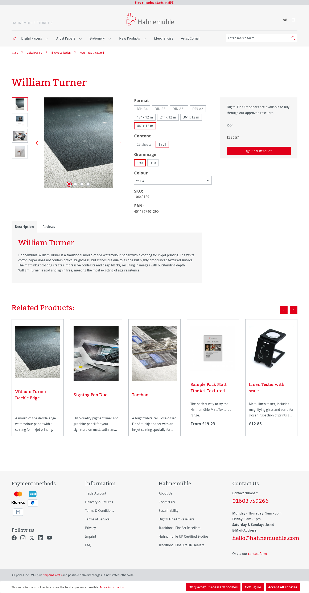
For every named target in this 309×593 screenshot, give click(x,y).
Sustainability (168, 510)
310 (153, 163)
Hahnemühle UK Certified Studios (183, 536)
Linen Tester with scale (266, 388)
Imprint (90, 536)
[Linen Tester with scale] (271, 348)
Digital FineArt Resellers (176, 519)
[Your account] (285, 19)
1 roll (162, 144)
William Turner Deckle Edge (30, 395)
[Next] (119, 143)
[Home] (16, 38)
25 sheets (145, 145)
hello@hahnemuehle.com (264, 538)
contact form (257, 553)
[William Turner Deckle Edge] (37, 352)
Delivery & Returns (99, 502)
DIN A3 (161, 109)
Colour (141, 173)
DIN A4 (143, 109)
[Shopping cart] (293, 19)
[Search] (293, 38)
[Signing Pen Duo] (96, 353)
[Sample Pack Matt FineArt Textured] (212, 348)
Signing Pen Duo (90, 395)
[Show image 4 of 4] (88, 184)
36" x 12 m (191, 117)
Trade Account (95, 493)
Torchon (140, 395)
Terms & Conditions (99, 510)
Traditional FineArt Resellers (179, 527)
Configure (253, 587)
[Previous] (35, 143)
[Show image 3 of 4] (81, 184)
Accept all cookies (282, 587)
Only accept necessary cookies (213, 587)
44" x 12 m (145, 126)
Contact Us (167, 502)
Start (15, 52)
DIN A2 (199, 109)
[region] (68, 142)
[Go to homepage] (150, 19)
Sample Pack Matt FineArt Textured (208, 388)
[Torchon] (154, 353)
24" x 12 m (168, 117)
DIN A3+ (180, 109)
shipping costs (52, 575)
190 (140, 163)
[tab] (24, 227)
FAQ (88, 545)
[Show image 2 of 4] (75, 184)
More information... (113, 587)
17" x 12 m (145, 117)
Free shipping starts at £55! (154, 2)
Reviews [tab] (49, 226)
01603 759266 (250, 500)
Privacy (90, 527)
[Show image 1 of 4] (69, 184)
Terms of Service (97, 519)
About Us (165, 493)
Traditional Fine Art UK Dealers (181, 545)
